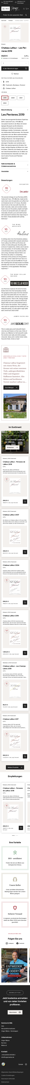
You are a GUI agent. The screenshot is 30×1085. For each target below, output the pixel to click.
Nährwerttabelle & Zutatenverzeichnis (8, 165)
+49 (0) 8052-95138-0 (8, 1055)
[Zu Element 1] (13, 835)
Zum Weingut (9, 387)
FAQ (2, 1026)
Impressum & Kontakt (8, 1079)
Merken (16, 74)
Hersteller (5, 171)
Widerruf (4, 1045)
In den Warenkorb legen (10, 68)
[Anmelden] (24, 9)
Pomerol (22, 85)
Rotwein (11, 20)
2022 (5, 103)
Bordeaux (16, 85)
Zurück (20, 1064)
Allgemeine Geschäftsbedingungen (12, 1072)
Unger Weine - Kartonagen (9, 1031)
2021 (21, 98)
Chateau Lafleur (11, 88)
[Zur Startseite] (15, 8)
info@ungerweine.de (7, 1057)
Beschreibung (6, 110)
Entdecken (10, 447)
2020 (13, 98)
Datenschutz (5, 1082)
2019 (5, 98)
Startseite (3, 20)
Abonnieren (13, 1012)
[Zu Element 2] (16, 835)
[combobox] (15, 63)
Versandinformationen (8, 1028)
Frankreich (9, 85)
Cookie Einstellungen (7, 1075)
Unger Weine (5, 1040)
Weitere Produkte (13, 767)
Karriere (3, 1043)
